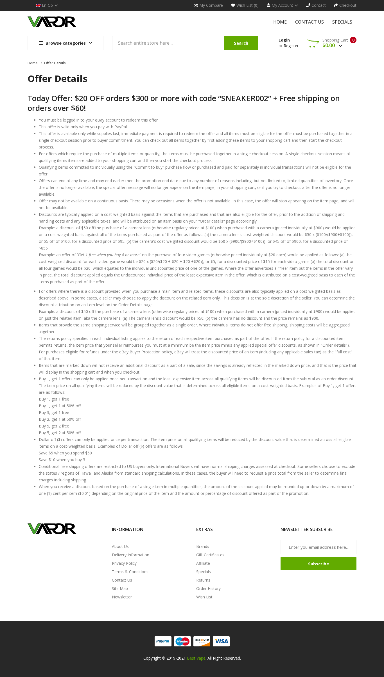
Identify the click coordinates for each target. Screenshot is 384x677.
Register (291, 45)
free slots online (339, 671)
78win (248, 664)
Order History (208, 588)
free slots (295, 671)
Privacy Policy (124, 563)
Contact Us (122, 580)
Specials (203, 571)
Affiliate (203, 563)
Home (33, 62)
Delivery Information (130, 554)
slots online (314, 671)
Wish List (204, 597)
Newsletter (122, 597)
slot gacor (168, 664)
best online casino (301, 664)
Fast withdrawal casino (99, 664)
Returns (203, 580)
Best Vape (196, 658)
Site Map (120, 588)
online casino (351, 664)
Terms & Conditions (130, 571)
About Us (120, 546)
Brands (202, 546)
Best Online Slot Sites (139, 664)
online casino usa (269, 664)
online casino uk (228, 664)
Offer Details (55, 62)
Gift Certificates (210, 554)
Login (284, 40)
